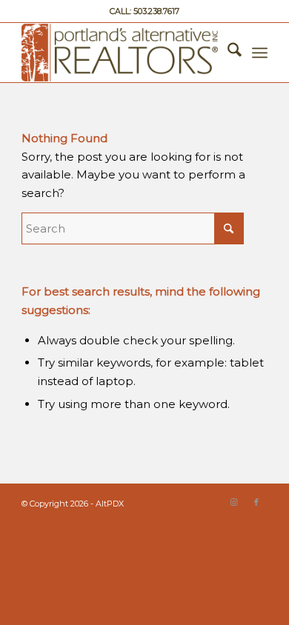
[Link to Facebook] (256, 502)
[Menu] (260, 52)
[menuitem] (227, 52)
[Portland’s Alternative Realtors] (119, 52)
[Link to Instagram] (234, 502)
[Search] (227, 52)
